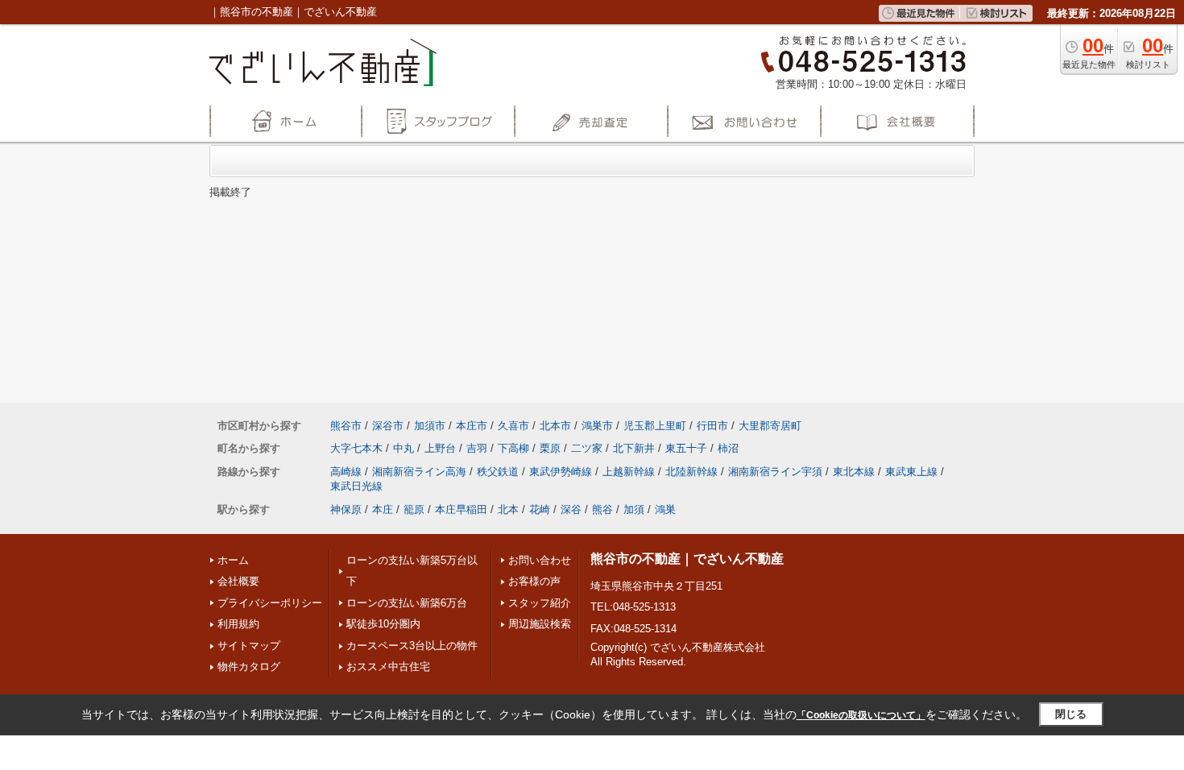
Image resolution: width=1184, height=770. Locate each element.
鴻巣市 (597, 426)
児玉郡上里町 (654, 426)
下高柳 (513, 448)
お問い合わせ (539, 560)
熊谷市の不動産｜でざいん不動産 (687, 558)
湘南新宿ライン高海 (419, 472)
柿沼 (728, 448)
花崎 (539, 509)
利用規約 (238, 624)
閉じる (1071, 714)
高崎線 (346, 472)
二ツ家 (586, 448)
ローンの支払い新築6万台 (406, 603)
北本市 (555, 426)
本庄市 (471, 426)
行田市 (712, 426)
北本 (508, 509)
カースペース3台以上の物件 (412, 646)
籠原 (414, 509)
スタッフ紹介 (539, 603)
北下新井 (634, 448)
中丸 (403, 448)
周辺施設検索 (539, 624)
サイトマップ (248, 646)
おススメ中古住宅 (388, 666)
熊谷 (602, 509)
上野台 (440, 448)
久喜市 (513, 426)
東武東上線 (911, 472)
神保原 (346, 509)
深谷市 (388, 426)
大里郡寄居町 (770, 426)
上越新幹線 (628, 472)
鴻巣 (665, 509)
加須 (633, 509)
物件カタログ (248, 666)
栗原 (550, 448)
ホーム (233, 560)
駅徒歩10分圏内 (383, 624)
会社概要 (238, 581)
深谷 (571, 509)
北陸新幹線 (691, 472)
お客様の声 (534, 581)
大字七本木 (356, 448)
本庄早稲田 (461, 509)
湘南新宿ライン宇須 (775, 472)
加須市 (429, 426)
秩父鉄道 (498, 472)
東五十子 (686, 448)
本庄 (382, 509)
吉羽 (476, 448)
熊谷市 (346, 426)
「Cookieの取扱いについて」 (861, 715)
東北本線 (854, 472)
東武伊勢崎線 (560, 472)
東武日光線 (356, 486)
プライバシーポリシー (269, 603)
